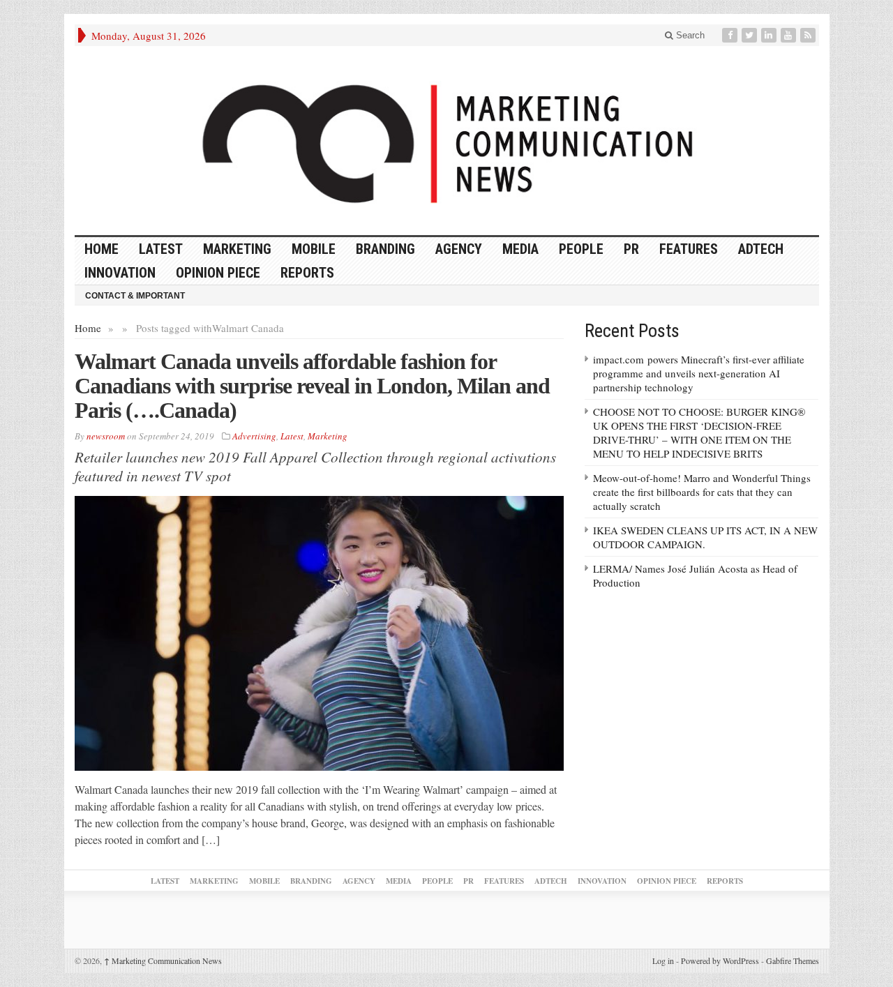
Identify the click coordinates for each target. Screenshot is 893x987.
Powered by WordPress (720, 960)
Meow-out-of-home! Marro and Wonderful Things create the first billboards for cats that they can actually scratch (702, 492)
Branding (385, 249)
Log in (663, 960)
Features (688, 249)
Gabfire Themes (792, 960)
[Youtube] (790, 35)
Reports (307, 272)
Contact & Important (135, 296)
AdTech (760, 249)
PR (631, 249)
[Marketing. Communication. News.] (447, 140)
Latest (161, 249)
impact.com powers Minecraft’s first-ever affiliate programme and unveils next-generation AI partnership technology (698, 373)
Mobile (314, 249)
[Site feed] (809, 35)
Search (689, 35)
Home (88, 328)
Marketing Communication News (163, 960)
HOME (101, 249)
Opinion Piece (218, 272)
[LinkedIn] (770, 35)
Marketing (237, 249)
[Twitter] (750, 35)
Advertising (254, 436)
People (581, 249)
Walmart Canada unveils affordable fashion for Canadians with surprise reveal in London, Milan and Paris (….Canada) (312, 386)
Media (520, 249)
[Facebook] (731, 35)
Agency (458, 249)
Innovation (120, 272)
